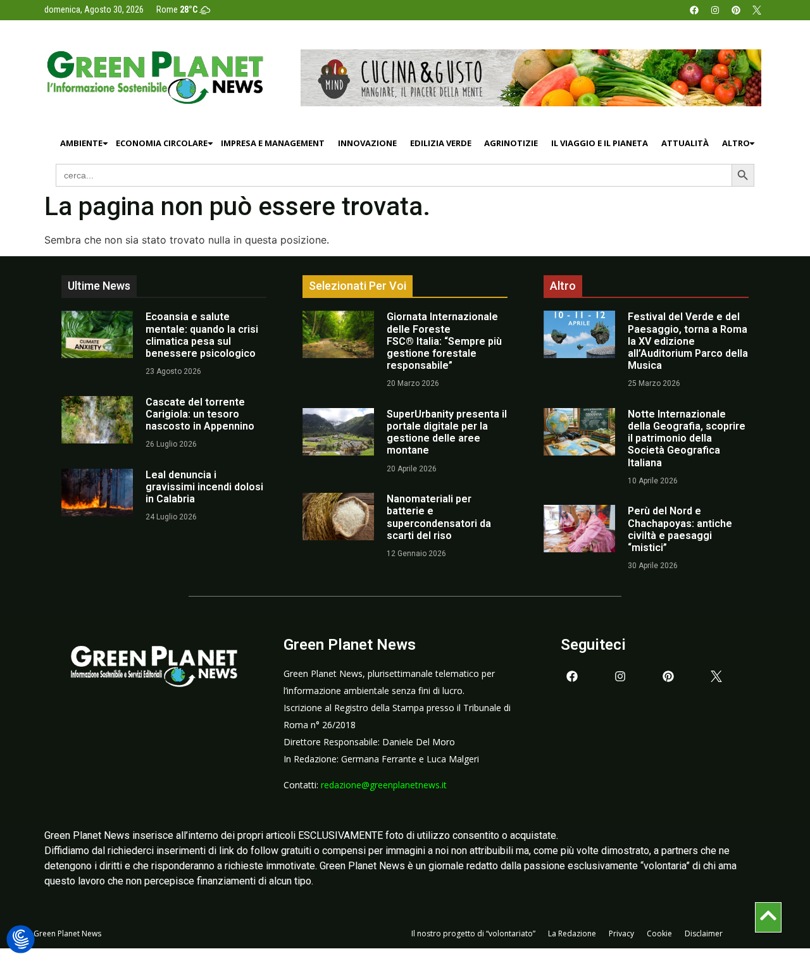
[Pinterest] (736, 10)
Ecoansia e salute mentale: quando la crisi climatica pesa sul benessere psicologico (202, 335)
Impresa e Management (273, 143)
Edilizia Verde (440, 143)
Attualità (685, 143)
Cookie (659, 933)
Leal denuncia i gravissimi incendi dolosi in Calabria (204, 487)
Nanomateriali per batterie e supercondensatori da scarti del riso (439, 517)
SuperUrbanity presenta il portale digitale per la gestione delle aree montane (447, 432)
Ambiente (81, 143)
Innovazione (367, 143)
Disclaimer (704, 933)
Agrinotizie (511, 143)
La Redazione (572, 933)
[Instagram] (715, 10)
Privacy (621, 933)
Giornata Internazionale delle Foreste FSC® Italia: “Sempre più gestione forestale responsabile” (444, 341)
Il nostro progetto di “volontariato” (473, 933)
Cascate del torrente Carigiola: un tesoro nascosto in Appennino (200, 414)
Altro (736, 143)
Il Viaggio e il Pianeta (599, 143)
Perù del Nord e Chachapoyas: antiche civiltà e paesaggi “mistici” (680, 529)
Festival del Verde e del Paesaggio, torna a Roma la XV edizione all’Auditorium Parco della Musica (688, 341)
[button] (20, 940)
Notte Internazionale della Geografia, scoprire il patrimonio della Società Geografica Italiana (686, 438)
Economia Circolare (162, 143)
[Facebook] (694, 10)
